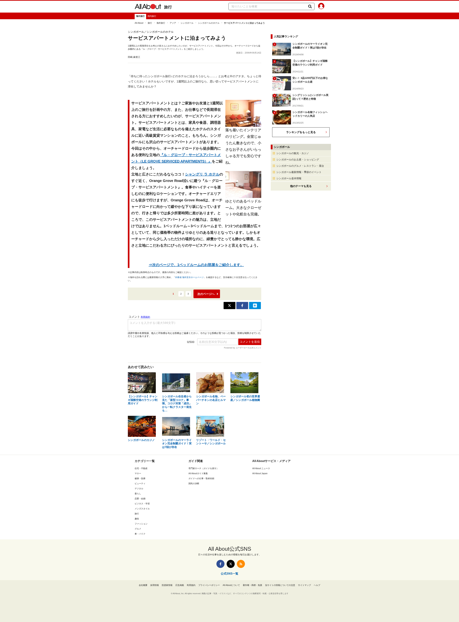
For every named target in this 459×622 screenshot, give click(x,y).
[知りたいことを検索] (310, 6)
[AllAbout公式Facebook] (220, 564)
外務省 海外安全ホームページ (189, 277)
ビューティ (140, 483)
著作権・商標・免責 (252, 585)
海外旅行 (140, 16)
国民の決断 (193, 483)
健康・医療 (140, 478)
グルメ (138, 529)
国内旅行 (152, 16)
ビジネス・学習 (142, 503)
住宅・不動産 (141, 468)
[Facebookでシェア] (242, 305)
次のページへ (206, 293)
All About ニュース (261, 468)
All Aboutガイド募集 (198, 473)
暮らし (138, 493)
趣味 (137, 518)
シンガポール (187, 23)
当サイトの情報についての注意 (280, 585)
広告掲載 (179, 585)
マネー (138, 473)
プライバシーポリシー (209, 585)
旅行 (168, 7)
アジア (173, 23)
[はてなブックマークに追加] (255, 305)
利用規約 (191, 585)
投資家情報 (167, 585)
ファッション (141, 523)
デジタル (139, 488)
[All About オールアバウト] (148, 7)
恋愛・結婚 (140, 498)
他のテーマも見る (301, 186)
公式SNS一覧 (229, 573)
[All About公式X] (231, 564)
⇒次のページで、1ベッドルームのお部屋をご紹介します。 (196, 265)
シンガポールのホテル (208, 23)
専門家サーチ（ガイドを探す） (203, 468)
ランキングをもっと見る (301, 132)
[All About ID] (321, 6)
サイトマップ (304, 585)
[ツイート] (229, 305)
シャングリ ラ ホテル (202, 174)
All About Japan (260, 473)
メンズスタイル (142, 508)
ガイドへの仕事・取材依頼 (201, 478)
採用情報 (154, 585)
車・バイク (140, 534)
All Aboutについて (231, 585)
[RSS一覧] (241, 564)
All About (139, 23)
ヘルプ (317, 585)
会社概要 (143, 585)
